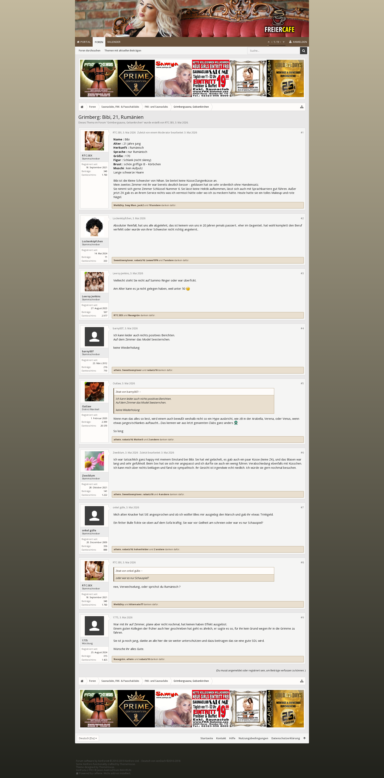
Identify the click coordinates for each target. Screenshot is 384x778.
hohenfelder (141, 549)
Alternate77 (136, 604)
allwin (117, 369)
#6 (302, 452)
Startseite (206, 738)
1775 (85, 640)
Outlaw (86, 406)
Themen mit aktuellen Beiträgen (122, 50)
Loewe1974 (152, 260)
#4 (302, 328)
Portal (85, 42)
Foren (99, 42)
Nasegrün (134, 315)
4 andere (164, 494)
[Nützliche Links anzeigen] (301, 107)
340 (105, 171)
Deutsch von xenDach (160, 761)
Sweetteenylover (123, 260)
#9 (302, 617)
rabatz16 (139, 260)
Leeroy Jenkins (91, 296)
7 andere (168, 260)
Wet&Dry (119, 205)
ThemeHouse (127, 764)
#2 (302, 218)
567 (105, 311)
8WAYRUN (125, 770)
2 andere (153, 439)
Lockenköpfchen (92, 241)
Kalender (113, 42)
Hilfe (232, 738)
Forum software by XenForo (107, 761)
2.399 (104, 421)
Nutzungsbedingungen (253, 738)
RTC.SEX (169, 122)
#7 (302, 507)
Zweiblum (88, 475)
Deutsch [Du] (87, 738)
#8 (302, 562)
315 (105, 655)
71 (106, 256)
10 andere (155, 205)
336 (105, 546)
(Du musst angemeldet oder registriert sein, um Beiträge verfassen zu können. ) (261, 670)
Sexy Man (130, 205)
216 (105, 366)
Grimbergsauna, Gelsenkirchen (124, 122)
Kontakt (221, 738)
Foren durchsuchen (89, 50)
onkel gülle (89, 530)
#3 (302, 273)
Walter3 (138, 439)
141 (105, 491)
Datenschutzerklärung (285, 738)
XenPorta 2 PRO (85, 770)
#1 (302, 132)
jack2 (140, 205)
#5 (302, 383)
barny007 (88, 351)
